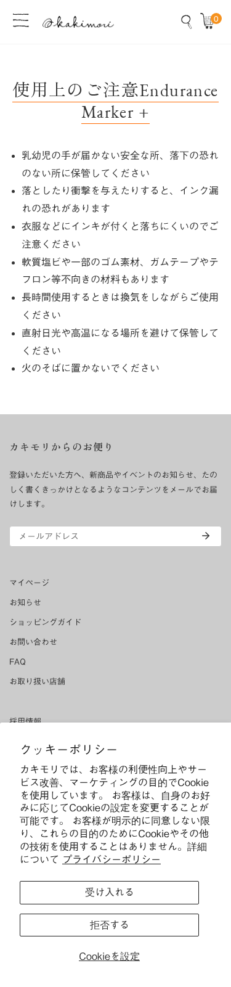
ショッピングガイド (45, 622)
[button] (210, 21)
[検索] (186, 21)
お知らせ (25, 603)
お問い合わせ (33, 642)
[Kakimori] (78, 22)
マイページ (29, 583)
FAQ (17, 662)
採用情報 (25, 722)
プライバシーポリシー (111, 859)
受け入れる (109, 892)
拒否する (109, 925)
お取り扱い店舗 (37, 682)
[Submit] (206, 536)
